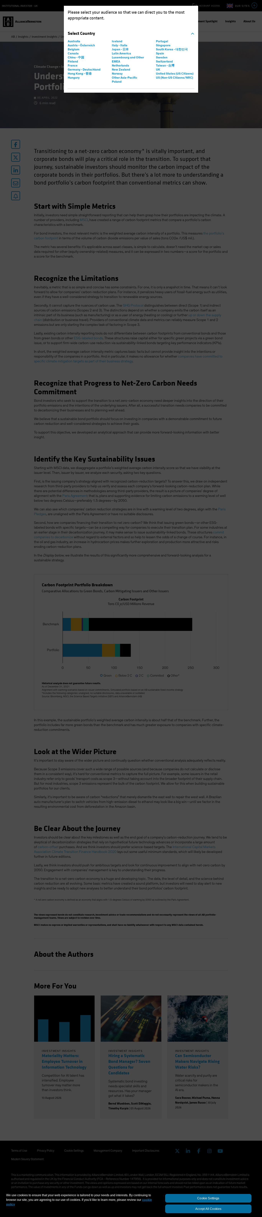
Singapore (163, 45)
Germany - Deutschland (84, 69)
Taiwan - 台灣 (165, 65)
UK (158, 69)
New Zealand (121, 69)
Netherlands (120, 65)
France (72, 65)
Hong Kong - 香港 (80, 73)
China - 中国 (76, 57)
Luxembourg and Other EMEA (128, 59)
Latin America (121, 53)
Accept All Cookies (208, 1208)
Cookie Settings (208, 1198)
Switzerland (164, 61)
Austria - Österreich (81, 45)
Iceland (117, 41)
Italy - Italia (119, 45)
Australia (74, 41)
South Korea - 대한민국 (172, 49)
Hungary (74, 77)
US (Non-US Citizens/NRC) (174, 77)
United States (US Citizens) (175, 73)
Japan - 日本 (120, 49)
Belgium (73, 49)
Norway (117, 73)
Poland (117, 81)
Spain (160, 53)
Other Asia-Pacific (124, 77)
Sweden (161, 57)
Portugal (162, 41)
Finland (73, 61)
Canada (73, 53)
